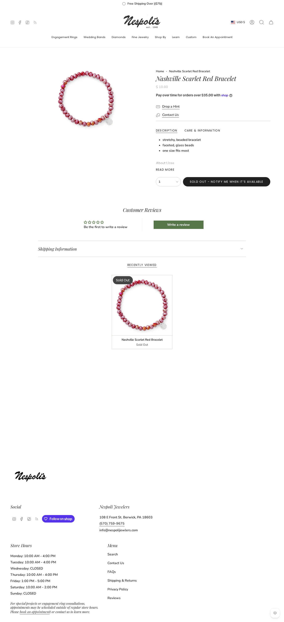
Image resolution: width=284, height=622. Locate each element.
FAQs (111, 572)
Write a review (178, 224)
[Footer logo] (31, 475)
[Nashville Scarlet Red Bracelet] (142, 305)
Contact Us (115, 563)
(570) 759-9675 (112, 523)
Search (112, 554)
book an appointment (35, 612)
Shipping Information (57, 249)
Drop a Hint (171, 106)
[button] (64, 37)
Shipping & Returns (122, 580)
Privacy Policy (117, 589)
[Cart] (271, 22)
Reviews (114, 598)
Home (160, 71)
